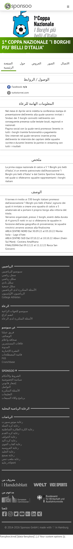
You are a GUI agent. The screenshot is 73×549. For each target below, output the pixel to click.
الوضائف (7, 336)
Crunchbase (8, 362)
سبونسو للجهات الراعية (15, 311)
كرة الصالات (37, 54)
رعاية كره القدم (10, 433)
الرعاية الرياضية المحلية (15, 408)
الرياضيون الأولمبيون (13, 293)
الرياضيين (7, 266)
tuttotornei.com (20, 92)
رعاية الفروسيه (10, 448)
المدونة (6, 347)
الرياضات (7, 417)
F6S (4, 358)
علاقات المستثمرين (12, 343)
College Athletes (11, 297)
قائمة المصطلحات (12, 354)
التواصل (6, 386)
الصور (50, 63)
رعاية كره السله (10, 425)
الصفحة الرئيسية (8, 65)
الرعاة (5, 306)
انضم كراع (7, 314)
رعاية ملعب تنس (11, 459)
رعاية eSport (9, 462)
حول (22, 63)
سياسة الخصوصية (12, 379)
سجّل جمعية (8, 286)
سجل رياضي (9, 275)
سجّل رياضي (9, 278)
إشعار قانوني (9, 383)
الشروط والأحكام (11, 376)
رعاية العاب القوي (12, 444)
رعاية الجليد (8, 451)
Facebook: (19, 86)
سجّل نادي (7, 282)
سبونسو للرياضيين (12, 271)
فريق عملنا (8, 332)
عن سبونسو (9, 327)
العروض (36, 63)
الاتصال (65, 63)
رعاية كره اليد (9, 440)
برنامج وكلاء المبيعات (13, 398)
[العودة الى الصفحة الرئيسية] (34, 6)
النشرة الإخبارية (10, 350)
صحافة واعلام (9, 339)
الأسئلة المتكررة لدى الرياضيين (19, 289)
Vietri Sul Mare (13, 54)
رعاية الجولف (9, 436)
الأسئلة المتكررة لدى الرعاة (17, 318)
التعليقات (7, 394)
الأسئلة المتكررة (11, 390)
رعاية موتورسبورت (12, 422)
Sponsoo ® (9, 370)
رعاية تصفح (8, 455)
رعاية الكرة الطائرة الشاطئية (18, 429)
